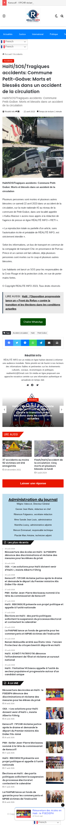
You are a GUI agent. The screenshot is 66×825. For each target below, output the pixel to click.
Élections (33, 400)
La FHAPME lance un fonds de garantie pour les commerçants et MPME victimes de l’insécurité (22, 795)
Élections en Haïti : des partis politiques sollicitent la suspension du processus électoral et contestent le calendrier (23, 778)
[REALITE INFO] (33, 16)
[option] (33, 409)
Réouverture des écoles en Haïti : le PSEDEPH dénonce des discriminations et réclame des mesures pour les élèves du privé (22, 695)
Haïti (32, 333)
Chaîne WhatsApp (33, 321)
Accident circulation (20, 333)
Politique (54, 34)
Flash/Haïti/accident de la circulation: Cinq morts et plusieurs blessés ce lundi (48, 464)
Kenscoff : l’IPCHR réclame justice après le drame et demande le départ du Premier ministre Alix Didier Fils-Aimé (21, 729)
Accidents (18, 54)
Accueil (8, 54)
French (9, 41)
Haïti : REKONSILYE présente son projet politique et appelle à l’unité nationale (22, 761)
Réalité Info (10, 111)
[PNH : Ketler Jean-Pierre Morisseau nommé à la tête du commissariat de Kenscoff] (55, 747)
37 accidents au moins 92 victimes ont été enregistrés (15, 463)
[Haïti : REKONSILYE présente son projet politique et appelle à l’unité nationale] (55, 762)
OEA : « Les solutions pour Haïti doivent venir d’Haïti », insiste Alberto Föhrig (20, 712)
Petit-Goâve (42, 333)
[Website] (28, 385)
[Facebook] (33, 385)
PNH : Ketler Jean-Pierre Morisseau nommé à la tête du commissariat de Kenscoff (22, 746)
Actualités (7, 34)
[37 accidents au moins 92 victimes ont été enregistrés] (17, 448)
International (37, 34)
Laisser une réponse (33, 483)
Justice (22, 34)
